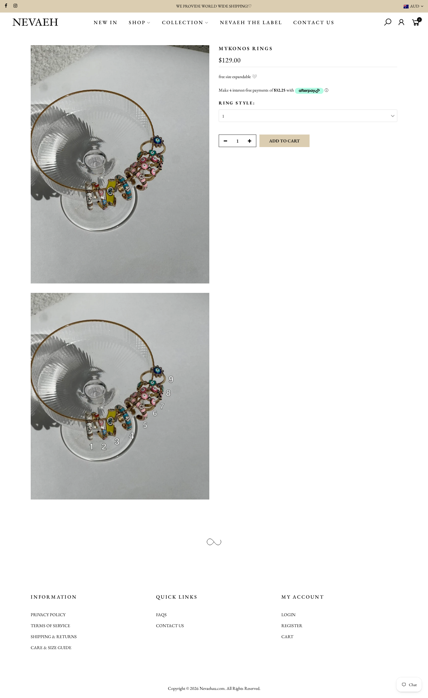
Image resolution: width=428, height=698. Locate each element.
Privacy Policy (48, 614)
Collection (183, 22)
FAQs (161, 614)
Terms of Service (50, 625)
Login (288, 614)
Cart (287, 636)
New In (106, 22)
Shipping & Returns (54, 636)
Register (291, 625)
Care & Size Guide (51, 647)
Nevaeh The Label (251, 22)
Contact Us (314, 22)
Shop (137, 22)
